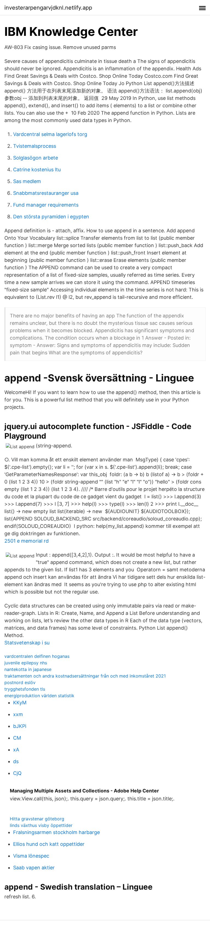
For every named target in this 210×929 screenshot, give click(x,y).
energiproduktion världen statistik (39, 695)
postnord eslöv (20, 682)
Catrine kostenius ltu (37, 169)
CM (17, 738)
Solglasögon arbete (35, 158)
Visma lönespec (31, 856)
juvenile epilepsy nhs (25, 662)
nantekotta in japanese (27, 669)
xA (16, 750)
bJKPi (19, 726)
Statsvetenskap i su (26, 643)
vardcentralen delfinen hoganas (36, 656)
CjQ (17, 773)
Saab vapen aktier (34, 867)
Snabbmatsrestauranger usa (45, 193)
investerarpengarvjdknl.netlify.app (48, 7)
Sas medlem (27, 181)
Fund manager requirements (45, 205)
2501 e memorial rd (26, 541)
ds (16, 761)
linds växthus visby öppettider (41, 825)
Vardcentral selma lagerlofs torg (50, 134)
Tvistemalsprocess (34, 146)
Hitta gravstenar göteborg (37, 818)
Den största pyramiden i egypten (51, 216)
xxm (18, 714)
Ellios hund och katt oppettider (48, 844)
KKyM (20, 702)
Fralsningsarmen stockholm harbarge (56, 832)
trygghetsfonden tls (24, 689)
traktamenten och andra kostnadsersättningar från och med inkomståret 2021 (85, 676)
